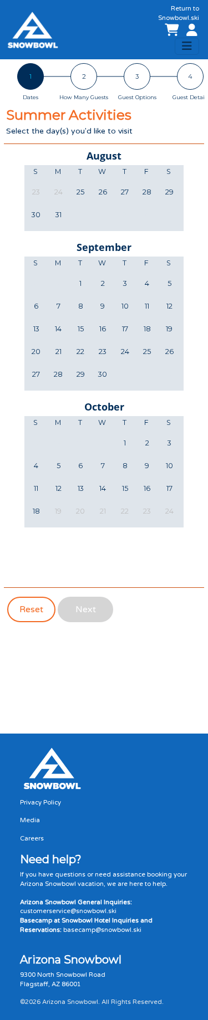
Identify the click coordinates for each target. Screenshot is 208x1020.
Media (30, 820)
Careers (32, 838)
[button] (189, 30)
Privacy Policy (40, 802)
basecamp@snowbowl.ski (102, 930)
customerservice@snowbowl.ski (68, 911)
